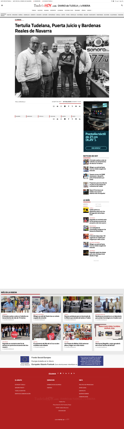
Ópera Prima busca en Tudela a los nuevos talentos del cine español (97, 192)
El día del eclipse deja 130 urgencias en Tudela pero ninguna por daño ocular (97, 237)
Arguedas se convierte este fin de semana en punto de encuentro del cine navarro (97, 221)
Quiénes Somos (84, 393)
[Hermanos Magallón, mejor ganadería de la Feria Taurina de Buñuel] (108, 332)
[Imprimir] (57, 106)
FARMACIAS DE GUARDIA (54, 384)
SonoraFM (37, 1)
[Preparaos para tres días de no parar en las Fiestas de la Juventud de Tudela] (86, 184)
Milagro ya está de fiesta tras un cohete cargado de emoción (97, 169)
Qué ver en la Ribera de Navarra (22, 1)
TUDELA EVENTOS (20, 390)
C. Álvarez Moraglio (8, 319)
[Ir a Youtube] (120, 1)
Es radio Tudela (20, 384)
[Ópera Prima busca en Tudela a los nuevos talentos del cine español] (86, 192)
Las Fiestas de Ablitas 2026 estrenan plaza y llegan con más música (76, 344)
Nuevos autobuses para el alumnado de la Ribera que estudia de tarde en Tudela (77, 317)
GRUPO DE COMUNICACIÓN (23, 393)
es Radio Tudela (47, 1)
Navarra (18, 116)
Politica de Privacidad (86, 384)
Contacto (82, 390)
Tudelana (52, 116)
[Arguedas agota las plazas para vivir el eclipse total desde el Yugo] (86, 252)
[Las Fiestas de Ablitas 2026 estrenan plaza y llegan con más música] (77, 332)
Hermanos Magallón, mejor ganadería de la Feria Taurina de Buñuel (107, 344)
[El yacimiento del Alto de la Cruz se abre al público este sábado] (46, 332)
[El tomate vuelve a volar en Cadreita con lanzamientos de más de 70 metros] (86, 162)
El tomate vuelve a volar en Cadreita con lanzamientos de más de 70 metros (97, 162)
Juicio (74, 116)
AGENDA (49, 387)
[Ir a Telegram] (113, 1)
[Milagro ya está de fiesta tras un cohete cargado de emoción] (86, 169)
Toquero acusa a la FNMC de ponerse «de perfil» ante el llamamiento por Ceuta (97, 177)
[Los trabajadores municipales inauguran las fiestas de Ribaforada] (86, 228)
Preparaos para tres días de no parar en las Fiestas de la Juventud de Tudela (98, 184)
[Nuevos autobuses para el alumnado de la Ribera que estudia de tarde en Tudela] (77, 304)
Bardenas (29, 116)
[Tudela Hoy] (62, 5)
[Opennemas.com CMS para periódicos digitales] (62, 419)
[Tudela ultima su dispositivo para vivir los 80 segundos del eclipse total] (86, 210)
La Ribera (18, 19)
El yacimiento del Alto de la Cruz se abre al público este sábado (46, 344)
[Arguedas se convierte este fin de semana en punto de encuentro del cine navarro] (86, 220)
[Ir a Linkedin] (117, 1)
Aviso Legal (82, 387)
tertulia (41, 116)
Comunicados (83, 396)
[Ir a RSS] (122, 1)
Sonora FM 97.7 (19, 387)
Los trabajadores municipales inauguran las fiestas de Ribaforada (97, 229)
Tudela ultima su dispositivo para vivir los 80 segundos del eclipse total (97, 212)
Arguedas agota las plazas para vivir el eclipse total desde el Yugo (97, 254)
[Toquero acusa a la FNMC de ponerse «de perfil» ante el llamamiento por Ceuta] (86, 176)
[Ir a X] (115, 1)
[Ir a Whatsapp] (119, 1)
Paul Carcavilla (20, 101)
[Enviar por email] (53, 106)
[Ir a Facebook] (111, 1)
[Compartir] (61, 106)
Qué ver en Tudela (6, 1)
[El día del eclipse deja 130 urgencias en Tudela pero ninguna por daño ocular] (86, 236)
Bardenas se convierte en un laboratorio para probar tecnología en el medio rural (108, 317)
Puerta (64, 116)
